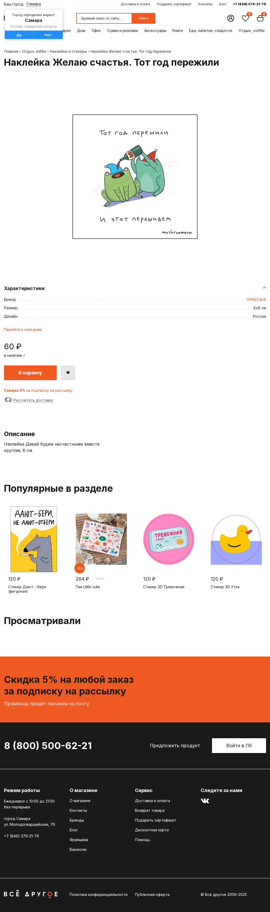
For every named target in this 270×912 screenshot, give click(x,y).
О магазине (80, 800)
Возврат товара (150, 810)
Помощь (142, 839)
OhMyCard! (256, 299)
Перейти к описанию (23, 329)
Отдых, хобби (251, 30)
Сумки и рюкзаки (122, 30)
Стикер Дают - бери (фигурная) (27, 589)
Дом (81, 30)
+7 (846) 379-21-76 (249, 4)
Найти (143, 18)
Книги (177, 30)
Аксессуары (155, 30)
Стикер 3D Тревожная (163, 587)
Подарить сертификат (174, 4)
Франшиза (79, 839)
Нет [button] (48, 35)
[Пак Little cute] (101, 539)
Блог (222, 4)
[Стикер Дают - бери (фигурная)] (33, 539)
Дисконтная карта (152, 830)
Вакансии (78, 849)
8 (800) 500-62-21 (48, 745)
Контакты (205, 4)
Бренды (77, 820)
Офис (96, 30)
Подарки (63, 30)
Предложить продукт (175, 745)
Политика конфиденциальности (99, 894)
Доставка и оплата (135, 4)
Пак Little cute (88, 587)
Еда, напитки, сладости (210, 30)
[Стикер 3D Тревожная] (168, 539)
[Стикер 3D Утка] (236, 539)
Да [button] (19, 35)
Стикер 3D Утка (225, 587)
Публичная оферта (152, 894)
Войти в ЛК (239, 745)
